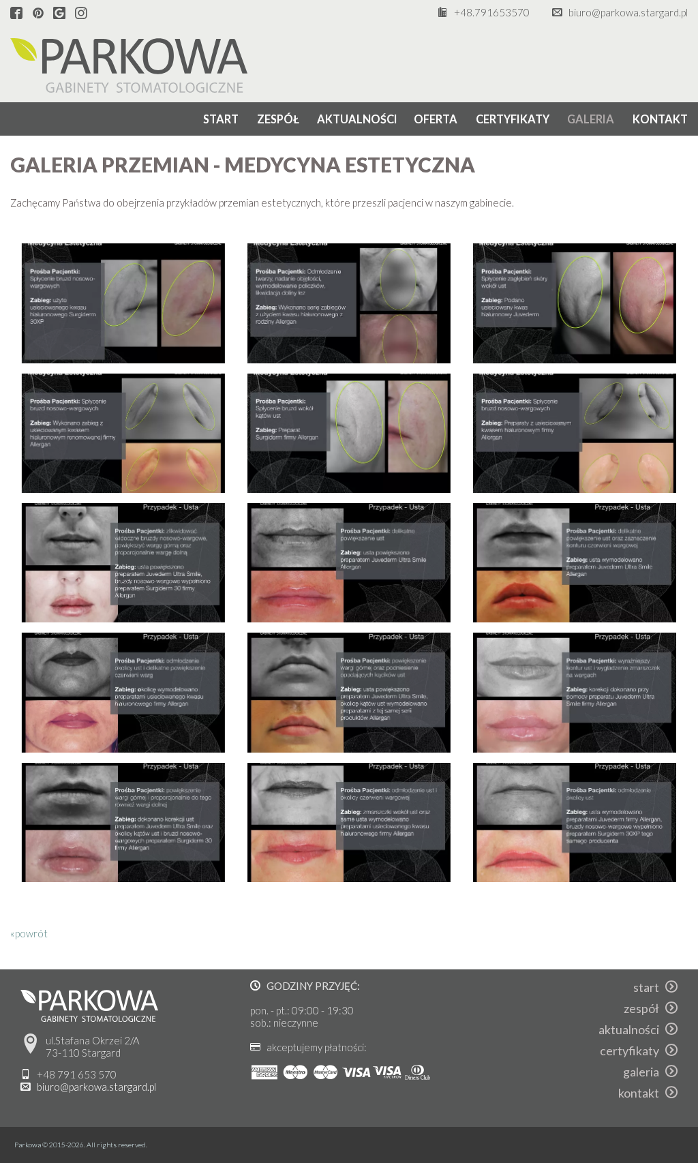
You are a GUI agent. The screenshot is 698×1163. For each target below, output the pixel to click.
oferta (435, 118)
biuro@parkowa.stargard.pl (628, 12)
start (221, 118)
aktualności (357, 118)
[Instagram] (81, 13)
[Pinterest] (38, 13)
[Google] (59, 13)
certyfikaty (512, 118)
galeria (590, 118)
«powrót (29, 933)
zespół (278, 118)
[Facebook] (16, 13)
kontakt (660, 118)
